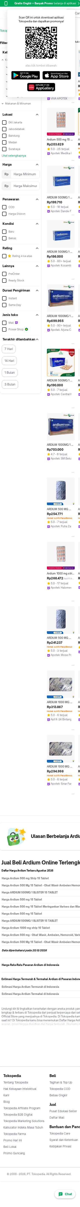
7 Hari (8, 349)
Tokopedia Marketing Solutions (23, 1121)
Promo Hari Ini (12, 1140)
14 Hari (9, 361)
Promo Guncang (14, 1153)
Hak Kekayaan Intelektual (19, 1089)
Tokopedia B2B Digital (18, 1114)
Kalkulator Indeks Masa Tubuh (23, 1127)
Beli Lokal (9, 1146)
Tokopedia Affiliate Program (21, 1108)
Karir (6, 1095)
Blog (6, 1101)
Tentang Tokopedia (15, 1082)
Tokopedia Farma (14, 1134)
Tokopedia (6, 30)
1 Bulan (9, 372)
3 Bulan (9, 384)
